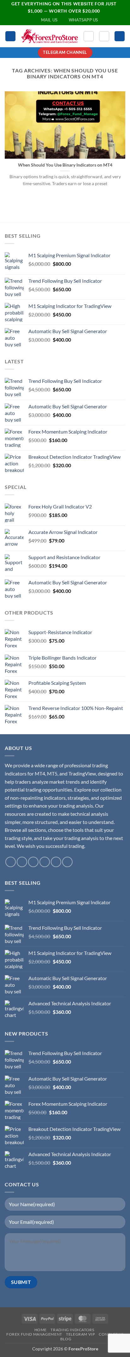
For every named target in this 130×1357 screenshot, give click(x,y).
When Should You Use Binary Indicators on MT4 (65, 164)
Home (40, 1329)
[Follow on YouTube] (56, 862)
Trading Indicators (72, 1329)
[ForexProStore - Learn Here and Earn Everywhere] (50, 36)
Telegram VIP (80, 1334)
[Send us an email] (33, 862)
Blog (65, 1339)
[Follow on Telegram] (67, 862)
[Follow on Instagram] (22, 862)
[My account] (104, 36)
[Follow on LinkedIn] (44, 862)
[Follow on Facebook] (10, 862)
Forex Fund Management (34, 1334)
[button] (10, 36)
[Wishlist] (89, 36)
